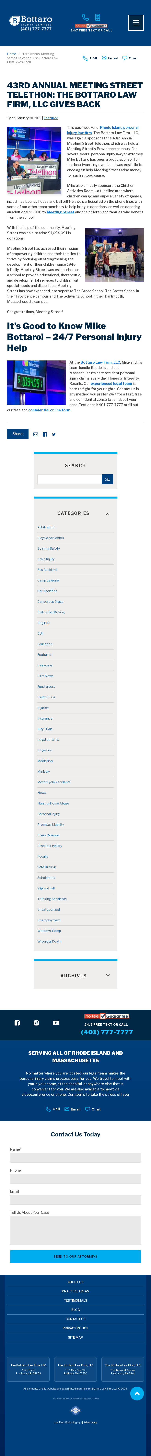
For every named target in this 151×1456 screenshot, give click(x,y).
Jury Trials (44, 729)
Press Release (48, 835)
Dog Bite (43, 623)
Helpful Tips (46, 697)
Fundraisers (46, 686)
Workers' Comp (49, 931)
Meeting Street (60, 212)
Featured (51, 118)
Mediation (45, 761)
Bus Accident (47, 570)
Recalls (42, 856)
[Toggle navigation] (136, 23)
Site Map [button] (75, 1337)
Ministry (43, 771)
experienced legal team (111, 384)
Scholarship (46, 878)
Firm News (45, 676)
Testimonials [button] (75, 1300)
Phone (15, 1170)
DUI (40, 633)
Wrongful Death (49, 941)
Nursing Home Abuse (53, 803)
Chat (133, 58)
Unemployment (49, 920)
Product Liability (49, 846)
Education (44, 644)
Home (11, 54)
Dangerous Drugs (50, 602)
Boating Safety (48, 548)
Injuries (43, 708)
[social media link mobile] (17, 1023)
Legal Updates (48, 740)
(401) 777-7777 (107, 1032)
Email (113, 58)
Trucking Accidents (52, 899)
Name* (15, 1149)
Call (93, 57)
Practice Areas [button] (75, 1291)
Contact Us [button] (76, 1319)
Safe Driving (46, 867)
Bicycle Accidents (50, 538)
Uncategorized (48, 909)
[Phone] (85, 17)
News (41, 793)
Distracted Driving (51, 612)
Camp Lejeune (48, 580)
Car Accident (47, 591)
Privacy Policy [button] (75, 1328)
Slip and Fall (46, 888)
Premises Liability (50, 825)
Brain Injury (45, 559)
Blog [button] (75, 1310)
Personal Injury (48, 814)
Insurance (44, 718)
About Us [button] (75, 1282)
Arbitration (45, 527)
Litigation (44, 750)
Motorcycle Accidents (54, 782)
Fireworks (45, 665)
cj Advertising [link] (89, 1422)
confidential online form (49, 410)
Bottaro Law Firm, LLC (100, 362)
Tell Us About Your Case (29, 1212)
